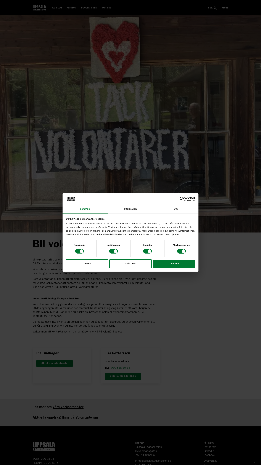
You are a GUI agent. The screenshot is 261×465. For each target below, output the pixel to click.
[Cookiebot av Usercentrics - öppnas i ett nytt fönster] (182, 199)
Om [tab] (176, 209)
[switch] (113, 251)
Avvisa (87, 263)
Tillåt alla (174, 263)
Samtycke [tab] (85, 209)
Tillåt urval (130, 263)
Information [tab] (130, 209)
